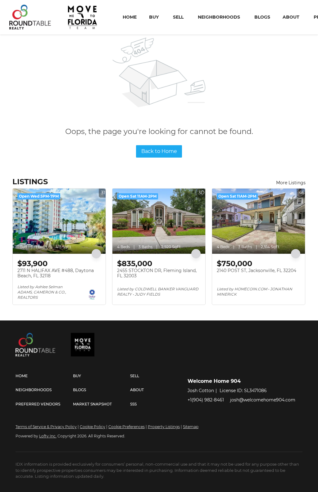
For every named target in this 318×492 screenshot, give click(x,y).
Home (130, 17)
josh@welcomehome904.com (262, 400)
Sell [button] (178, 17)
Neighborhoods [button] (219, 17)
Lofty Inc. (48, 436)
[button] (44, 376)
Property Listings (164, 426)
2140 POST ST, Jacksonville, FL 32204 (256, 270)
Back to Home (159, 151)
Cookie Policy (92, 426)
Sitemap (190, 426)
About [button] (291, 17)
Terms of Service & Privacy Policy (46, 426)
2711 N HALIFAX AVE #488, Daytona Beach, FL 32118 (55, 273)
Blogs (262, 17)
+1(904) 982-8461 (206, 400)
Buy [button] (154, 17)
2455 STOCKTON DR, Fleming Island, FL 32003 (157, 273)
